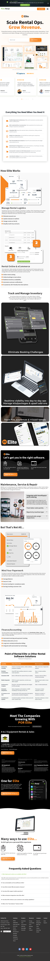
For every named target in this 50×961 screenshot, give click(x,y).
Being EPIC (38, 922)
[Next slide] (32, 99)
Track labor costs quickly (35, 508)
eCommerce (23, 924)
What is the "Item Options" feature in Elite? (12, 904)
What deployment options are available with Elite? (14, 874)
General (14, 930)
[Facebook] (19, 949)
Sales (45, 921)
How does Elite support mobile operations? (12, 891)
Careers (38, 928)
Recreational (16, 931)
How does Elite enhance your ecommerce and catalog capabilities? (18, 899)
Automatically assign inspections (34, 517)
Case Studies (31, 922)
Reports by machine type (35, 512)
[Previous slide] (17, 99)
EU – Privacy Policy (28, 956)
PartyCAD (23, 930)
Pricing (30, 921)
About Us (38, 921)
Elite (22, 922)
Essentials (23, 921)
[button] (36, 496)
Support (45, 922)
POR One (23, 926)
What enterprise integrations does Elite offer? (13, 895)
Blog (30, 928)
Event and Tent (16, 924)
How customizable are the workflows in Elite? (13, 883)
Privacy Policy (21, 956)
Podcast (30, 930)
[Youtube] (30, 949)
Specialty (15, 933)
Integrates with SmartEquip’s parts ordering (37, 496)
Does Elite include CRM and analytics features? (13, 887)
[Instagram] (23, 949)
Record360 (23, 928)
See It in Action (25, 5)
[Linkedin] (26, 949)
